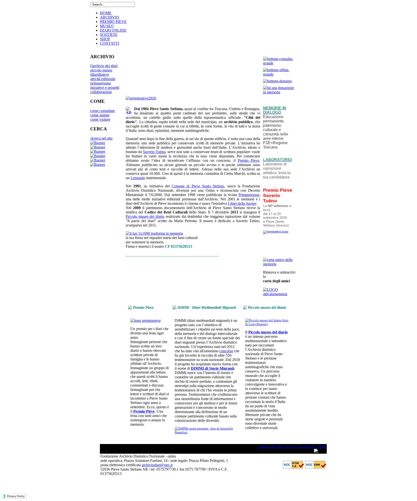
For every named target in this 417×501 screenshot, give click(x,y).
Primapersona (248, 195)
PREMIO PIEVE (113, 22)
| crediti (320, 447)
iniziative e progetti (104, 87)
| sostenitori (305, 447)
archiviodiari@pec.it (157, 465)
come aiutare (100, 115)
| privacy (289, 447)
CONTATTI (109, 43)
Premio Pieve (248, 160)
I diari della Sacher (242, 203)
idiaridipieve (99, 74)
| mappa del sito (270, 447)
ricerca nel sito (101, 138)
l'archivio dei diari (104, 66)
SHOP (105, 39)
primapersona (100, 83)
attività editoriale (102, 79)
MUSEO (107, 26)
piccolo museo (101, 70)
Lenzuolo (138, 178)
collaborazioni (101, 92)
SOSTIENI (108, 35)
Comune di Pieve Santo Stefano (198, 186)
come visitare (100, 119)
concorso (226, 351)
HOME (105, 13)
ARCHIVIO (109, 17)
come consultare (102, 111)
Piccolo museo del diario (145, 216)
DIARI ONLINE (113, 30)
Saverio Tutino (154, 152)
